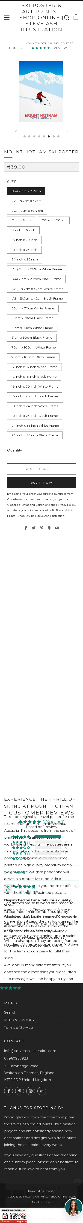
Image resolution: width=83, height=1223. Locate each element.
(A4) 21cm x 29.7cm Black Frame (36, 279)
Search (10, 1012)
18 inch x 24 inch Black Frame (35, 415)
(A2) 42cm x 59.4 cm (27, 210)
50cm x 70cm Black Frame (32, 318)
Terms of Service (18, 1027)
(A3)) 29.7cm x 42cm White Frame (38, 289)
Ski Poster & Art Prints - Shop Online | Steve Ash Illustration (42, 17)
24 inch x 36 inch (25, 259)
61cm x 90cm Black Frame (32, 337)
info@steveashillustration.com (30, 1051)
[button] (41, 48)
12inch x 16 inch (23, 230)
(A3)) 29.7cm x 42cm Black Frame (37, 298)
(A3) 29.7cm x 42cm (27, 201)
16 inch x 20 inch (24, 240)
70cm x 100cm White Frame (34, 347)
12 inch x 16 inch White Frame (34, 367)
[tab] (25, 136)
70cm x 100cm (53, 220)
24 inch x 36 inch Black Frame (35, 435)
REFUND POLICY (19, 1020)
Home (14, 48)
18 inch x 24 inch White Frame (35, 406)
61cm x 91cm (21, 220)
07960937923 (16, 1058)
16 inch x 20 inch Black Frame (35, 396)
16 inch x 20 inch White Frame (35, 386)
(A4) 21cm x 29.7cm (26, 191)
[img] (24, 887)
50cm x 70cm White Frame (33, 308)
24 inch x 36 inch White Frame (35, 425)
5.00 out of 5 (53, 822)
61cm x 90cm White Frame (32, 328)
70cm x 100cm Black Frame (33, 357)
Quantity (14, 450)
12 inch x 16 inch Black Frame (34, 376)
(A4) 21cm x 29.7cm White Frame (37, 269)
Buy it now (41, 482)
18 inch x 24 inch (24, 249)
